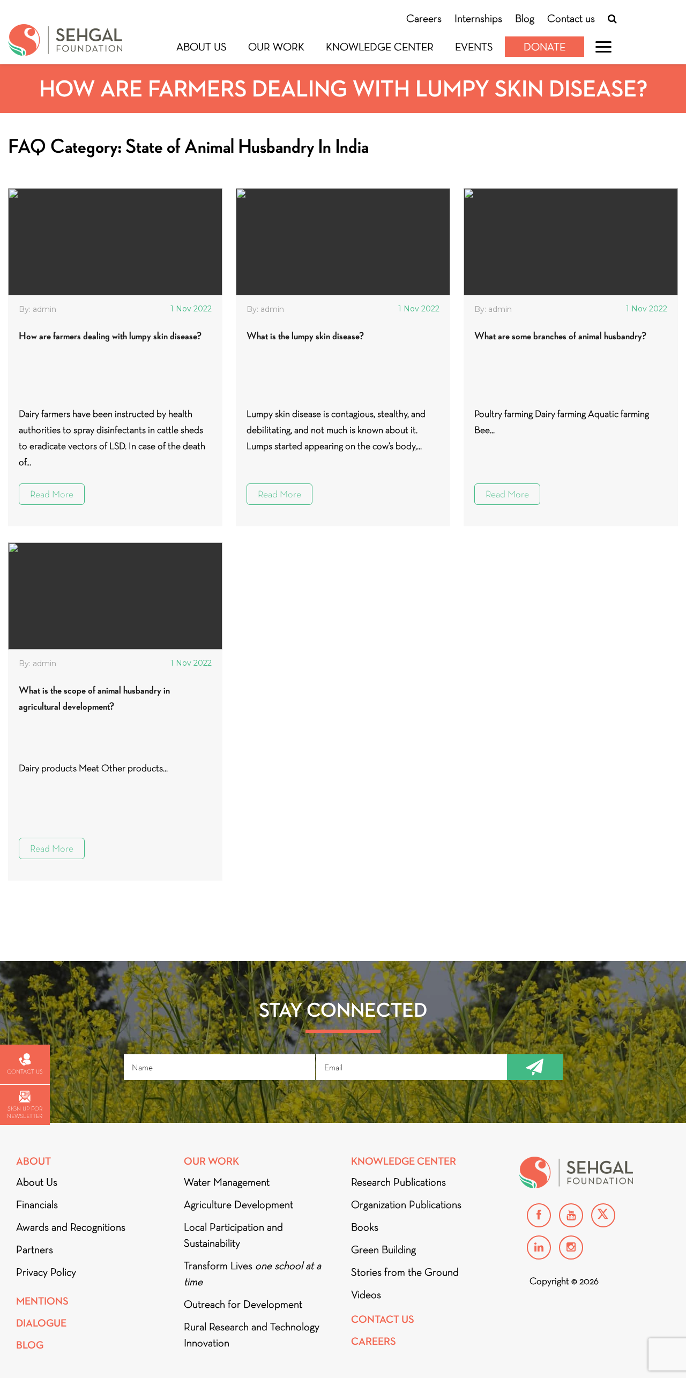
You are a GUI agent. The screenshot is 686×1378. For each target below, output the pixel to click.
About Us (201, 46)
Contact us (571, 18)
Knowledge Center (380, 46)
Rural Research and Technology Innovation (251, 1334)
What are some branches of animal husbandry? (560, 336)
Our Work (276, 46)
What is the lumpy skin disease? (305, 336)
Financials (37, 1204)
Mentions (42, 1301)
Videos (366, 1294)
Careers (424, 18)
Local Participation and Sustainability (233, 1234)
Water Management (227, 1181)
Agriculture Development (238, 1204)
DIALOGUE (41, 1323)
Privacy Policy (46, 1271)
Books (364, 1226)
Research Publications (398, 1181)
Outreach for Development (243, 1304)
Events (474, 46)
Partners (34, 1249)
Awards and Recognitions (70, 1226)
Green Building (383, 1249)
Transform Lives (252, 1273)
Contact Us (382, 1319)
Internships (478, 18)
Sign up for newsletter (24, 1112)
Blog (524, 18)
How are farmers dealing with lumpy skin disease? (110, 336)
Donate (544, 46)
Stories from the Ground (405, 1271)
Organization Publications (406, 1204)
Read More (51, 494)
